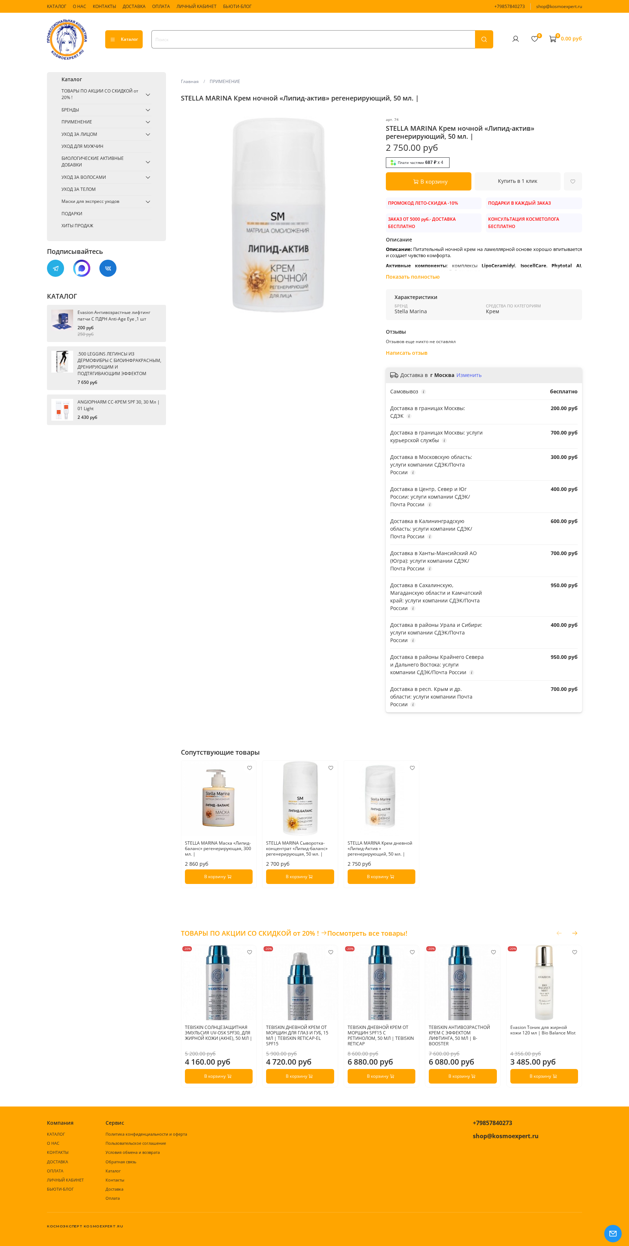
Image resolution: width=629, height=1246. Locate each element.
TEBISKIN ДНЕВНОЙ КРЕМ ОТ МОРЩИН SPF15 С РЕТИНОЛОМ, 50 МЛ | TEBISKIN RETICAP (380, 1036)
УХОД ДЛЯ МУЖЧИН (82, 146)
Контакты (115, 1180)
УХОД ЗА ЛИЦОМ (79, 134)
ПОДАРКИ (72, 214)
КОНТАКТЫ (104, 6)
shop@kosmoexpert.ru (559, 6)
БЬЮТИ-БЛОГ (237, 6)
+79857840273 (509, 6)
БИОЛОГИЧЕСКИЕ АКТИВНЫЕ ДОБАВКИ (93, 162)
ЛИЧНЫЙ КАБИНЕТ (197, 6)
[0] (534, 39)
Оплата (113, 1198)
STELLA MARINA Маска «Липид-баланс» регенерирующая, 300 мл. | (218, 848)
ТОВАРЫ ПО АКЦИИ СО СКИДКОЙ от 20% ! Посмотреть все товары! (294, 933)
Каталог (129, 39)
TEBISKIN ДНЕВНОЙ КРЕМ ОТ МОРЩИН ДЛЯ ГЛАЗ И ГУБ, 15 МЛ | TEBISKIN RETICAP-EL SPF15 (297, 1036)
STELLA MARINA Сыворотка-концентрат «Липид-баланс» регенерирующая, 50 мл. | (297, 848)
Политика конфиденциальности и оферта (146, 1134)
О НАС (79, 6)
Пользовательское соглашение (136, 1143)
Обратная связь (121, 1161)
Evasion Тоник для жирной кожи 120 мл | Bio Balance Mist (542, 1030)
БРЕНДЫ (70, 110)
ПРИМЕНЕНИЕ (225, 81)
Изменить (469, 375)
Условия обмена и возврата (133, 1152)
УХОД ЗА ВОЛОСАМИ (84, 177)
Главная (190, 81)
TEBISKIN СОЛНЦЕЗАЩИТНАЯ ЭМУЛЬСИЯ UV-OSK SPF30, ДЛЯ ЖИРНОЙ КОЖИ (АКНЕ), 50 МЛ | (218, 1033)
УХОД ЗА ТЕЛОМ (79, 189)
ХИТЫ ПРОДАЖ (77, 226)
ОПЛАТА (161, 6)
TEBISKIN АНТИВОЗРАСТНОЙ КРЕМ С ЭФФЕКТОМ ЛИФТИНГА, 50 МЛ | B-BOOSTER (459, 1036)
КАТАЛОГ (56, 6)
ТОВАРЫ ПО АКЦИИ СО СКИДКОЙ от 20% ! (100, 94)
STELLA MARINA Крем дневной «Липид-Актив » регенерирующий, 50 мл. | (379, 848)
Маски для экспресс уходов (90, 202)
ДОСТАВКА (134, 6)
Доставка (114, 1189)
